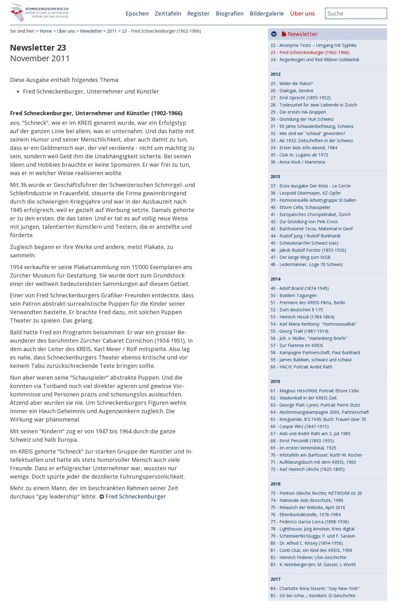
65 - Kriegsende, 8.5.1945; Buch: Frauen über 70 (318, 419)
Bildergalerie (267, 13)
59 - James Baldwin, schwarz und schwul (310, 360)
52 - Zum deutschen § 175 (296, 310)
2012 (275, 74)
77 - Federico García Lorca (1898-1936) (309, 522)
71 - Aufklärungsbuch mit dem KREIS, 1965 (313, 462)
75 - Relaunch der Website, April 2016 (307, 507)
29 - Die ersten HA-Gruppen (298, 112)
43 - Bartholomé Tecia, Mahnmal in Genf (311, 229)
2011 (112, 31)
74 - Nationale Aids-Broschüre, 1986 (306, 500)
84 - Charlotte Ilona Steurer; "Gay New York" (314, 588)
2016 (275, 484)
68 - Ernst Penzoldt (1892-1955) (302, 441)
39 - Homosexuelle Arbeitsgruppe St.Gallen (313, 200)
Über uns (302, 13)
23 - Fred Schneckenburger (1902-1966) (310, 52)
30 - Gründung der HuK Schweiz (302, 119)
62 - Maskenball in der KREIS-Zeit (303, 398)
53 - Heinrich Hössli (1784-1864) (302, 317)
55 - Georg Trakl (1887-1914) (299, 331)
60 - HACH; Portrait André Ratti (301, 367)
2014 (275, 279)
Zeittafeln (168, 13)
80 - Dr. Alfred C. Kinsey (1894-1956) (306, 543)
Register (198, 13)
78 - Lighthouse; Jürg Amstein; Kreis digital (312, 529)
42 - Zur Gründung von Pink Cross (304, 221)
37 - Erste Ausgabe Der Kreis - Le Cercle (310, 186)
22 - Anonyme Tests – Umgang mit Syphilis (313, 45)
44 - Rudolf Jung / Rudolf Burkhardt (305, 236)
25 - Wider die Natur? (291, 83)
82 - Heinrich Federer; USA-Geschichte (308, 557)
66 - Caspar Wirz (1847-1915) (299, 426)
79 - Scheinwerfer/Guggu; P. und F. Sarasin (312, 536)
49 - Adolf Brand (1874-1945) (299, 288)
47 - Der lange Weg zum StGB (300, 257)
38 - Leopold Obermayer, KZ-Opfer (305, 193)
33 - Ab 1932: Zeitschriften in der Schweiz (311, 140)
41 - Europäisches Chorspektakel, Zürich (310, 214)
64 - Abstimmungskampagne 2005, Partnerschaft (319, 412)
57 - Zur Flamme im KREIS (296, 345)
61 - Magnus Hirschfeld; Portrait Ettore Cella (314, 391)
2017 (275, 579)
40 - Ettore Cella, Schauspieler (300, 207)
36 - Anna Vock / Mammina (297, 162)
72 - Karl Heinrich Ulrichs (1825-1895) (307, 469)
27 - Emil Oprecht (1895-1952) (300, 98)
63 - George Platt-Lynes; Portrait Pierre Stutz (315, 405)
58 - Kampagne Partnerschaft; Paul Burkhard (315, 352)
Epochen (137, 13)
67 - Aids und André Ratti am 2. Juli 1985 (310, 433)
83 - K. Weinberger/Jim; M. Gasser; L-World (312, 564)
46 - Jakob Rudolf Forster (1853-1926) (308, 250)
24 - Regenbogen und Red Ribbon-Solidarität (314, 59)
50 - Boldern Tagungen (293, 295)
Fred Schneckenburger (135, 496)
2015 (275, 381)
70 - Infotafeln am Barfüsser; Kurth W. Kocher (316, 455)
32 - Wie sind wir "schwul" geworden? (307, 133)
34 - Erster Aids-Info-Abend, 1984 (303, 148)
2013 (275, 176)
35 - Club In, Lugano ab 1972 (299, 155)
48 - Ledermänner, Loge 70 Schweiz (306, 264)
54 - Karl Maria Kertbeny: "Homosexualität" (313, 324)
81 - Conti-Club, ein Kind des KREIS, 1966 (311, 550)
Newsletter (91, 31)
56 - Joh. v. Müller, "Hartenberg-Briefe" (308, 338)
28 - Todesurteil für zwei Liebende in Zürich (313, 105)
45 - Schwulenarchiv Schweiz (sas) (304, 243)
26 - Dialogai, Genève (292, 90)
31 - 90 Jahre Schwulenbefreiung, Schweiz (312, 126)
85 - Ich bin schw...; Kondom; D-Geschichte (312, 595)
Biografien (229, 13)
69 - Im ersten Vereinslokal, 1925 (303, 448)
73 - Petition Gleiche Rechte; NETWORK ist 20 (316, 493)
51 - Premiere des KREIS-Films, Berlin (307, 302)
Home (46, 31)
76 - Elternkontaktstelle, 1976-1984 (305, 514)
